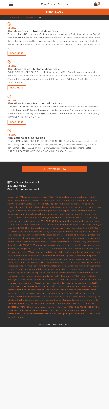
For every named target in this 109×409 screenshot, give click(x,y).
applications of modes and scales (79, 252)
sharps (11, 293)
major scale (62, 231)
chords (16, 228)
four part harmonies (55, 269)
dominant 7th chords (17, 252)
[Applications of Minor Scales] (54, 130)
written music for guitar (18, 314)
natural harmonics (66, 262)
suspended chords (54, 235)
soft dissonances (86, 303)
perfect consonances (37, 300)
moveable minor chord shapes (55, 283)
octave (11, 197)
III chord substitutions (75, 248)
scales (86, 217)
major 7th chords (70, 200)
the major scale (15, 245)
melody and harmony (53, 255)
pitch (56, 204)
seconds (49, 310)
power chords (14, 310)
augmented (34, 221)
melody (29, 276)
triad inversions (45, 245)
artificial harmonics (35, 290)
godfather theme (29, 259)
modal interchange (40, 217)
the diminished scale (32, 231)
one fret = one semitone (47, 224)
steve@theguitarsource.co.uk (24, 189)
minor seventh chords (25, 224)
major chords (38, 248)
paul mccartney (37, 314)
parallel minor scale (54, 228)
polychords (42, 259)
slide (34, 210)
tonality (32, 204)
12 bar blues (67, 207)
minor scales (75, 306)
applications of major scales (47, 276)
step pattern (71, 303)
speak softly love (72, 210)
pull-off (17, 259)
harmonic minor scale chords (82, 290)
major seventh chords (84, 310)
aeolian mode (91, 306)
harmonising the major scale (21, 272)
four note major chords (87, 300)
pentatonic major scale (29, 238)
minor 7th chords (86, 296)
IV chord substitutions (69, 204)
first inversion (34, 200)
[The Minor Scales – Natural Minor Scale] (54, 24)
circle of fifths (90, 228)
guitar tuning (23, 303)
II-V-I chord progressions (57, 241)
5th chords (49, 296)
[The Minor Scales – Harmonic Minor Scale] (54, 96)
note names (68, 259)
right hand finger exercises (80, 269)
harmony (75, 241)
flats (74, 300)
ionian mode (21, 221)
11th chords (20, 262)
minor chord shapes (56, 307)
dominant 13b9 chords (53, 266)
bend (98, 252)
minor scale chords (55, 214)
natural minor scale (54, 314)
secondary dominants (34, 235)
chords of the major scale (19, 269)
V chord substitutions (91, 207)
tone (47, 290)
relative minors (86, 279)
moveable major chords (75, 286)
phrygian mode (71, 313)
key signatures (45, 203)
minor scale (30, 245)
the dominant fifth (69, 276)
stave (79, 228)
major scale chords (51, 238)
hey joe (11, 210)
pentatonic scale (59, 289)
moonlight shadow (16, 279)
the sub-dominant (22, 255)
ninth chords (21, 296)
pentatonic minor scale (20, 306)
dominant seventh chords (77, 214)
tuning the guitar (55, 293)
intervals (30, 293)
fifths (30, 252)
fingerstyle (56, 251)
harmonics (76, 283)
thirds (90, 197)
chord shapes (39, 307)
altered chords (39, 269)
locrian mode (56, 286)
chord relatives (41, 279)
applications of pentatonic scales (50, 272)
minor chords (26, 214)
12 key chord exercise (90, 241)
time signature (55, 259)
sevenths (38, 266)
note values (19, 293)
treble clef (31, 262)
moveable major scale (38, 286)
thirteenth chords (36, 228)
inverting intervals (16, 276)
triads (24, 227)
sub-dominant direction (67, 279)
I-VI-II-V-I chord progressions (28, 197)
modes (54, 217)
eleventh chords (79, 197)
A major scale (70, 228)
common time (67, 238)
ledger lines (20, 290)
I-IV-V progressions (55, 248)
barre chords (39, 310)
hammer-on (41, 293)
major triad (53, 300)
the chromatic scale (69, 224)
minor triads (48, 220)
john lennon (85, 204)
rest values (74, 231)
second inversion (54, 207)
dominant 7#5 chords (77, 272)
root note (83, 224)
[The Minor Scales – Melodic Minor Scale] (54, 61)
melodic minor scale (63, 310)
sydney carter (49, 231)
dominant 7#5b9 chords (66, 296)
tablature (66, 197)
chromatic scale (71, 293)
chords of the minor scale (70, 217)
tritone (83, 210)
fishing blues (24, 248)
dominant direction (74, 266)
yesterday (12, 303)
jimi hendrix (39, 241)
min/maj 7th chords (39, 303)
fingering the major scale (70, 221)
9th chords (92, 272)
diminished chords (92, 266)
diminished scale (35, 296)
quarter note (65, 300)
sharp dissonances (85, 262)
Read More (16, 53)
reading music (26, 266)
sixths (10, 255)
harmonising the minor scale (50, 210)
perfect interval (33, 283)
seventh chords (93, 248)
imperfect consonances (86, 238)
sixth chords (40, 214)
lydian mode (71, 234)
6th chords (22, 300)
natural (77, 207)
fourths (52, 279)
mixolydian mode (52, 197)
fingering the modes (35, 207)
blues (23, 283)
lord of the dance (23, 210)
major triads (86, 314)
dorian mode (15, 231)
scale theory (25, 217)
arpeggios (19, 235)
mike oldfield (21, 286)
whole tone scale (57, 303)
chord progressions (47, 262)
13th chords (36, 255)
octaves (29, 279)
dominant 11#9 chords (51, 200)
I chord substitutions (24, 241)
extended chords (41, 252)
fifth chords (58, 245)
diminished (26, 310)
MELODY (12, 28)
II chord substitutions (88, 276)
